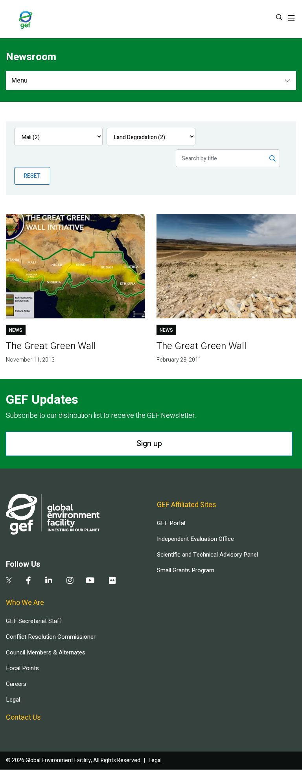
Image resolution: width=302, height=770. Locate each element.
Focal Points (22, 668)
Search (279, 17)
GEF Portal (171, 523)
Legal (13, 699)
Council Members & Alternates (45, 652)
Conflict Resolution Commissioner (51, 636)
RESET (32, 176)
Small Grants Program (185, 570)
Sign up (149, 443)
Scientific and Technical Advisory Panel (207, 554)
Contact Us (23, 717)
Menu (19, 80)
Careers (16, 684)
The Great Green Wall (51, 346)
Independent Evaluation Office (195, 539)
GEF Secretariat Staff (33, 621)
